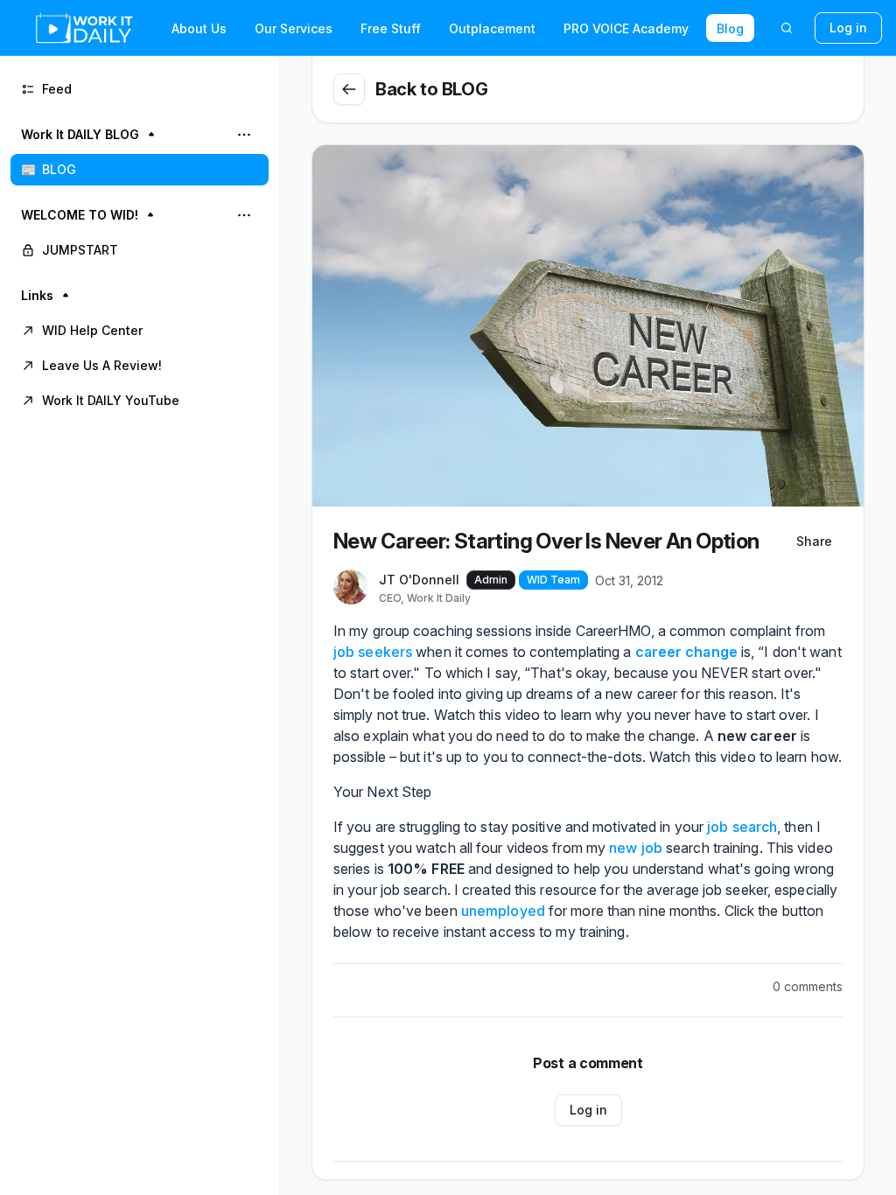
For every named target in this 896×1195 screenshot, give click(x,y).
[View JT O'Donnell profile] (350, 588)
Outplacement (492, 28)
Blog (730, 28)
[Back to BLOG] (349, 89)
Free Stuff (390, 28)
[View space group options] (244, 135)
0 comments (808, 986)
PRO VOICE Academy (626, 28)
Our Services (293, 28)
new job (635, 847)
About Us (199, 28)
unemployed (503, 910)
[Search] (787, 28)
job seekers (372, 651)
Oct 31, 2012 (629, 580)
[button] (139, 152)
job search (742, 826)
